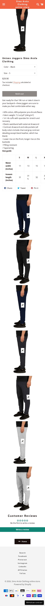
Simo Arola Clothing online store (22, 4)
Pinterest (22, 560)
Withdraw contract (34, 602)
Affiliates (22, 570)
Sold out (19, 94)
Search (22, 553)
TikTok (22, 573)
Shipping (16, 82)
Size (5, 73)
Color (6, 67)
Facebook (22, 556)
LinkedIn (22, 566)
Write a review (22, 529)
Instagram (22, 563)
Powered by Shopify (22, 584)
